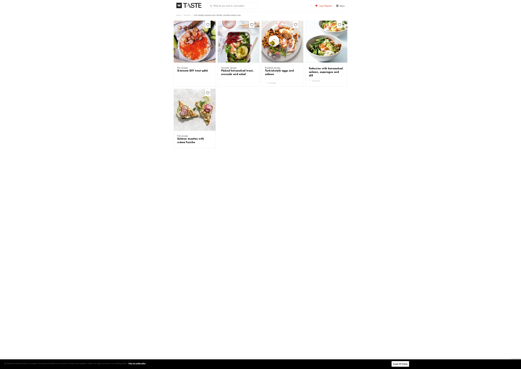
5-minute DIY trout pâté (193, 71)
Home (178, 15)
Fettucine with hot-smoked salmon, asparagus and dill (326, 71)
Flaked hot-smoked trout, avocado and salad (237, 72)
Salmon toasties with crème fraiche (190, 140)
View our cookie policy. (137, 363)
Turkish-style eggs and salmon (279, 72)
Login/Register (325, 6)
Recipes (187, 15)
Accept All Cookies (400, 364)
